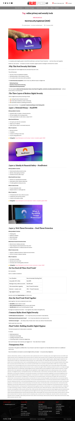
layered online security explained (43, 368)
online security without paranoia (39, 389)
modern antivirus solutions (57, 368)
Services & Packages (29, 8)
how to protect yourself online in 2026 (47, 363)
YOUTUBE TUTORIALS (25, 413)
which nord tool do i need (63, 395)
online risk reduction (47, 387)
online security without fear (25, 389)
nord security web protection (19, 384)
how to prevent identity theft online (60, 362)
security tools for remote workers (59, 394)
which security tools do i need (14, 397)
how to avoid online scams (17, 362)
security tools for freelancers (44, 394)
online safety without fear (58, 387)
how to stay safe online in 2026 (55, 365)
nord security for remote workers (21, 378)
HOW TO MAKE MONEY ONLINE (45, 411)
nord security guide (44, 378)
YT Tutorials (58, 408)
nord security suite (45, 383)
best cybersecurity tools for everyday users (41, 356)
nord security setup (26, 383)
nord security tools (54, 383)
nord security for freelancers (21, 376)
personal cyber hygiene (52, 389)
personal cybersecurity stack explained (20, 390)
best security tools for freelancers (46, 357)
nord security (44, 371)
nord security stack (35, 383)
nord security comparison (19, 373)
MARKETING (23, 404)
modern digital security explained (29, 370)
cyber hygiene (43, 359)
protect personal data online (29, 392)
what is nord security (38, 395)
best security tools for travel (32, 359)
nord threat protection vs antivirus (34, 384)
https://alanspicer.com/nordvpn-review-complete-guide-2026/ (30, 138)
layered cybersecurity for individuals (16, 368)
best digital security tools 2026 (58, 356)
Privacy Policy (69, 418)
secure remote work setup (51, 392)
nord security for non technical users (36, 376)
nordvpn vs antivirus (22, 387)
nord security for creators (37, 375)
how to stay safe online (42, 365)
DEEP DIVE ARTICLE (37, 17)
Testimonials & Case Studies (42, 8)
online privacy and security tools (34, 387)
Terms (65, 418)
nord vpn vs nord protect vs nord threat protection (50, 386)
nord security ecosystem (31, 373)
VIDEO (22, 406)
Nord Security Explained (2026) (37, 21)
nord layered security (26, 371)
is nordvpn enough (64, 367)
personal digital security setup (36, 390)
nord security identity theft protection (21, 379)
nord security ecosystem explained (45, 373)
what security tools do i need (50, 395)
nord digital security (16, 371)
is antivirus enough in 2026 (40, 367)
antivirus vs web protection (24, 356)
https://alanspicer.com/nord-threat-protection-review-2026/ (29, 265)
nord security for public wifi (52, 376)
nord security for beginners (25, 375)
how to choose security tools (44, 362)
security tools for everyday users (30, 394)
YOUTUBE (40, 404)
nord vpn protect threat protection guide (29, 386)
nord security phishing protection (28, 381)
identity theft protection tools (26, 367)
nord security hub (54, 378)
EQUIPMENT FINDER (42, 413)
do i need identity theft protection (26, 360)
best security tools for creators (31, 357)
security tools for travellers (14, 395)
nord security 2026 (51, 371)
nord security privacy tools (56, 381)
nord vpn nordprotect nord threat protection (53, 384)
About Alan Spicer (19, 8)
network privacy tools (56, 370)
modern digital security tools (44, 370)
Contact (57, 8)
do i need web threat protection (50, 360)
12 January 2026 (49, 25)
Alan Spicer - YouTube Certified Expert (33, 25)
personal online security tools (50, 390)
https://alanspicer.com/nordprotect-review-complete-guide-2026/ (31, 200)
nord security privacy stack (43, 381)
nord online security (36, 371)
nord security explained (59, 373)
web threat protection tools (26, 395)
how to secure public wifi (18, 365)
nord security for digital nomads (51, 375)
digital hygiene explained (59, 359)
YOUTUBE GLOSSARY (42, 415)
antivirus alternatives (12, 356)
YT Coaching (59, 409)
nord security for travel (34, 378)
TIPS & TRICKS (24, 411)
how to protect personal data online (16, 363)
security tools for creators (16, 394)
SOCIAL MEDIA (24, 408)
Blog (52, 8)
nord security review (16, 383)
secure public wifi (40, 392)
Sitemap (58, 413)
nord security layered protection (38, 379)
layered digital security (30, 368)
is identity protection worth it (53, 367)
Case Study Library (60, 406)
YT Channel (58, 404)
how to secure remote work (30, 365)
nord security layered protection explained (56, 379)
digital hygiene (49, 359)
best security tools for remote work (17, 359)
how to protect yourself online (31, 363)
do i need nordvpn (38, 360)
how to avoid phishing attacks (30, 362)
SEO (22, 409)
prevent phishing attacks (16, 392)
